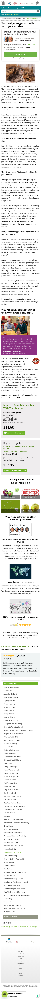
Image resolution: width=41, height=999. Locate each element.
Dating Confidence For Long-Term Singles (18, 730)
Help (20, 965)
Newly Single (8, 826)
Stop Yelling (8, 899)
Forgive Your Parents (11, 790)
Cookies (20, 973)
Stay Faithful (8, 869)
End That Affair (9, 747)
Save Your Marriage (11, 856)
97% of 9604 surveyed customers (15, 646)
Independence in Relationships (14, 806)
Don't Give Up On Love (12, 740)
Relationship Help (10, 684)
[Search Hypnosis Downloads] (38, 11)
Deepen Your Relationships (13, 734)
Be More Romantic (10, 707)
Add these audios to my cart (16, 470)
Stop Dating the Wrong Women (15, 872)
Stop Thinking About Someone (14, 892)
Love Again (7, 816)
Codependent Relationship (13, 724)
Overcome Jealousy (11, 829)
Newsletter (20, 975)
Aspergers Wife (9, 701)
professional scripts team (20, 533)
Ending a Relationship (11, 750)
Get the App (20, 978)
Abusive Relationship (11, 687)
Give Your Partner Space (12, 803)
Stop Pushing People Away (13, 879)
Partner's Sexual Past (11, 842)
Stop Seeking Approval (12, 885)
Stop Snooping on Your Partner (14, 889)
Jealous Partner (9, 813)
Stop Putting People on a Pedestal (16, 882)
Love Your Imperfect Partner (14, 819)
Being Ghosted (9, 714)
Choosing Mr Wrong (11, 720)
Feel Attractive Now (10, 783)
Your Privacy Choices (15, 993)
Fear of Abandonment (11, 770)
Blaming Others (9, 717)
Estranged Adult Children (12, 760)
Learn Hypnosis (20, 953)
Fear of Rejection (10, 780)
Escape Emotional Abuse (12, 757)
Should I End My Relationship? (14, 859)
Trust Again (8, 902)
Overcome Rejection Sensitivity (15, 836)
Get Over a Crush (10, 793)
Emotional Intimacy (10, 743)
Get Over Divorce (10, 800)
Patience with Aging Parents (13, 846)
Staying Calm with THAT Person (16, 451)
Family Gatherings (10, 767)
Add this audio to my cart (15, 433)
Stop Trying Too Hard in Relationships (17, 895)
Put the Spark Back (10, 849)
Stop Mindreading (10, 875)
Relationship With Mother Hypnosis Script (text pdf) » (20, 926)
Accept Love (8, 691)
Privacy (20, 970)
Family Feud (8, 763)
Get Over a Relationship (12, 796)
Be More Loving (9, 704)
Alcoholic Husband (10, 694)
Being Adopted (9, 710)
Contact (20, 968)
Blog (21, 961)
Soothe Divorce (9, 866)
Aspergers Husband (11, 697)
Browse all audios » (11, 917)
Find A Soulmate (9, 786)
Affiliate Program (20, 963)
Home (20, 949)
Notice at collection (9, 997)
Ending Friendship (10, 753)
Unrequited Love (9, 912)
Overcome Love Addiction (13, 833)
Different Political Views (12, 737)
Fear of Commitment (11, 773)
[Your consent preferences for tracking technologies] (37, 995)
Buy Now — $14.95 (20, 54)
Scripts (20, 958)
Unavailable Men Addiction (13, 905)
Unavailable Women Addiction (14, 908)
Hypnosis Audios (20, 956)
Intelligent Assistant (12, 15)
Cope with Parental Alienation (14, 727)
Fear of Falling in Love (11, 776)
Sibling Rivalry (9, 862)
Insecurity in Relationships (13, 809)
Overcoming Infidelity (11, 839)
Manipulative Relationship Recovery (16, 823)
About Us (20, 951)
